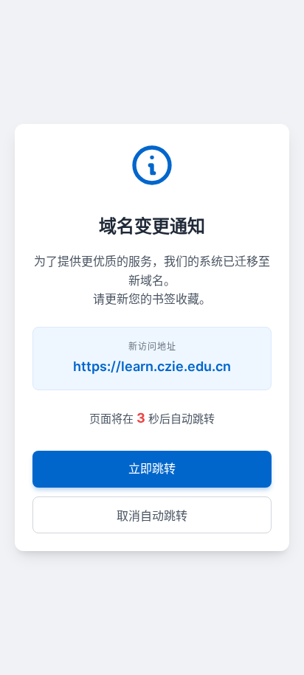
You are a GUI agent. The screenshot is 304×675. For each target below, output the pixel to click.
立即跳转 (152, 468)
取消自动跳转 (152, 516)
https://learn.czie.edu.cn (152, 366)
